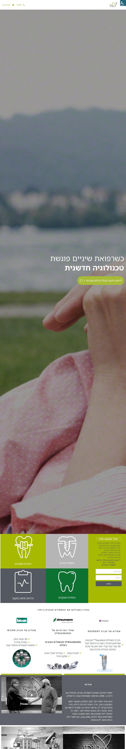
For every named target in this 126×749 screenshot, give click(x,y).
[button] (31, 695)
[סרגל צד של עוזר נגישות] (123, 3)
